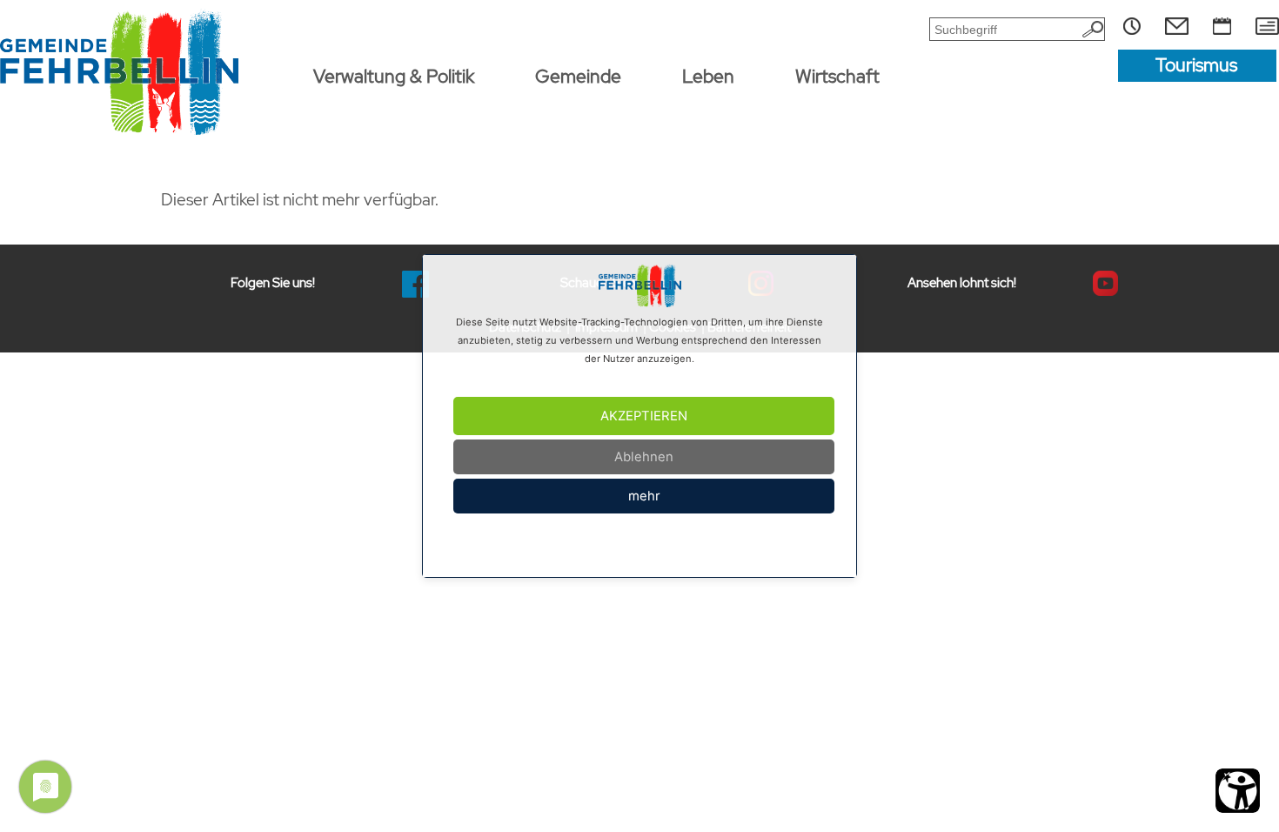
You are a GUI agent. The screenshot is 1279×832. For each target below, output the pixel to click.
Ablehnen (643, 457)
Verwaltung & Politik (393, 76)
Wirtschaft (837, 76)
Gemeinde (578, 76)
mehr (644, 496)
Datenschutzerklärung (666, 547)
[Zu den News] (1267, 26)
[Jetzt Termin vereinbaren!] (1132, 26)
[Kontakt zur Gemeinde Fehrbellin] (1177, 26)
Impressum (589, 547)
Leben (708, 76)
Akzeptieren (643, 416)
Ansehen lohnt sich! (961, 283)
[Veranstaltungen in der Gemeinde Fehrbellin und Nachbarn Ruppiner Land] (1222, 26)
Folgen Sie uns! (273, 283)
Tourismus (1196, 65)
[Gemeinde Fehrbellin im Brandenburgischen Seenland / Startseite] (119, 72)
